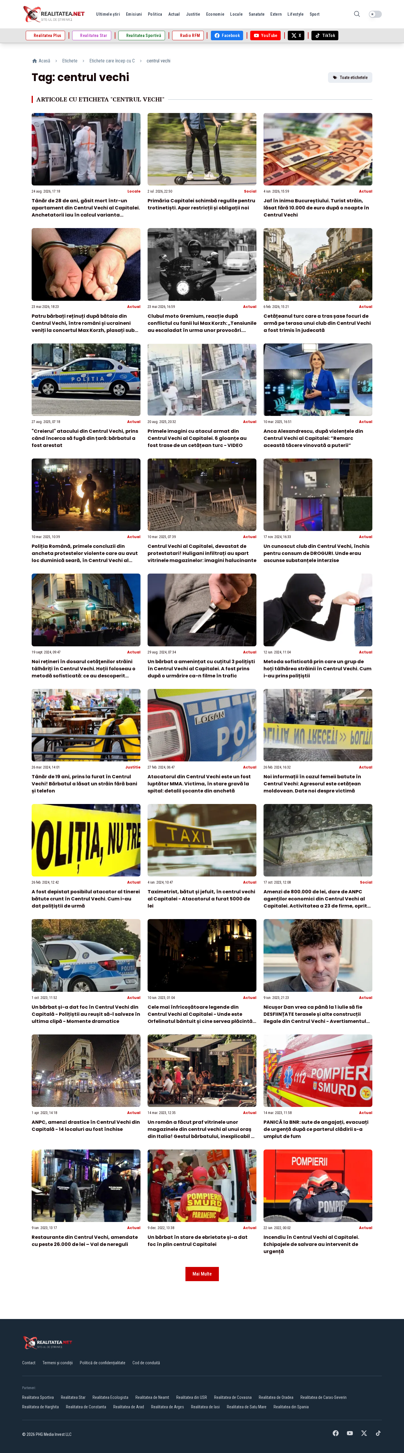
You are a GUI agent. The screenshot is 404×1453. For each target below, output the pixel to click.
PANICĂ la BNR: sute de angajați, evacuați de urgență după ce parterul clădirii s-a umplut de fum (316, 1129)
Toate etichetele (354, 77)
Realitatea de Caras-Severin (323, 1397)
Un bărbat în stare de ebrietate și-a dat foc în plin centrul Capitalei (198, 1241)
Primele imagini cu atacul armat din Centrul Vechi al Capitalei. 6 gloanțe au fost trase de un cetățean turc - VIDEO (197, 438)
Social (250, 191)
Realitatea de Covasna (233, 1397)
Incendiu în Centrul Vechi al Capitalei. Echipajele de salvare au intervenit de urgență (311, 1244)
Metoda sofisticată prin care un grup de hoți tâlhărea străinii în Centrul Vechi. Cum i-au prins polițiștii (317, 668)
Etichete (69, 61)
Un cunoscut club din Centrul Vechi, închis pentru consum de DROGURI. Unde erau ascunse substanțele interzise (316, 553)
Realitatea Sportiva (38, 1397)
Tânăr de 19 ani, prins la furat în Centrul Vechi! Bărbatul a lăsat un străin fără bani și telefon (84, 783)
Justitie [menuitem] (193, 14)
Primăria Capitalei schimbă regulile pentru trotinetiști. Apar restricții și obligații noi (201, 204)
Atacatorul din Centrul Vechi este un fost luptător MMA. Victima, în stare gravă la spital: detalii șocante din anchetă (199, 783)
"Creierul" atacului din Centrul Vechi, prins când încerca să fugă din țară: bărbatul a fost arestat (85, 438)
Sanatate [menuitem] (257, 14)
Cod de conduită (146, 1362)
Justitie (132, 767)
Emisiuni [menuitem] (134, 14)
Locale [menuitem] (236, 14)
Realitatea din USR (191, 1397)
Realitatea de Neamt (152, 1397)
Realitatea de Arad (128, 1406)
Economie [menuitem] (215, 14)
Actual (365, 191)
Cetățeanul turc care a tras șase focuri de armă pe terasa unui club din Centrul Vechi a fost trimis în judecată (317, 323)
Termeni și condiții (58, 1362)
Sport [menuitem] (315, 14)
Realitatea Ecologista (110, 1397)
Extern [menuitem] (276, 14)
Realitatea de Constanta (86, 1406)
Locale (133, 191)
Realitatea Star (73, 1397)
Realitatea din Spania (291, 1406)
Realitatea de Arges (167, 1406)
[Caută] (357, 14)
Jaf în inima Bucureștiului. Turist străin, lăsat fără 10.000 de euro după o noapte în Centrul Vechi (316, 207)
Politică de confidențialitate (102, 1362)
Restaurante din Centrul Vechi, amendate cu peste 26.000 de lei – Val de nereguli (85, 1241)
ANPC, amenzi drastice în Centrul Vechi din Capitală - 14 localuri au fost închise (86, 1126)
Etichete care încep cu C (112, 61)
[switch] (375, 14)
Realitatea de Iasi (205, 1406)
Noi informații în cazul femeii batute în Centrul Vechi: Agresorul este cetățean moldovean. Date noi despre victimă (312, 783)
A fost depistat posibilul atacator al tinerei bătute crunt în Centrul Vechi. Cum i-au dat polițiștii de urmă (86, 898)
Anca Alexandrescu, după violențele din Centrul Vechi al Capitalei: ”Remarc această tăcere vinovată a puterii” (313, 438)
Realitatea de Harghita (40, 1406)
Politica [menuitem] (155, 14)
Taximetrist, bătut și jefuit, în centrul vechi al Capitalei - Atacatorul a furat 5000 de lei (201, 898)
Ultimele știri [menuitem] (108, 14)
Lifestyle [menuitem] (295, 14)
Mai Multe (202, 1274)
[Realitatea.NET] (54, 14)
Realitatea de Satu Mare (246, 1406)
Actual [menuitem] (174, 14)
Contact (28, 1362)
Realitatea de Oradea (276, 1397)
